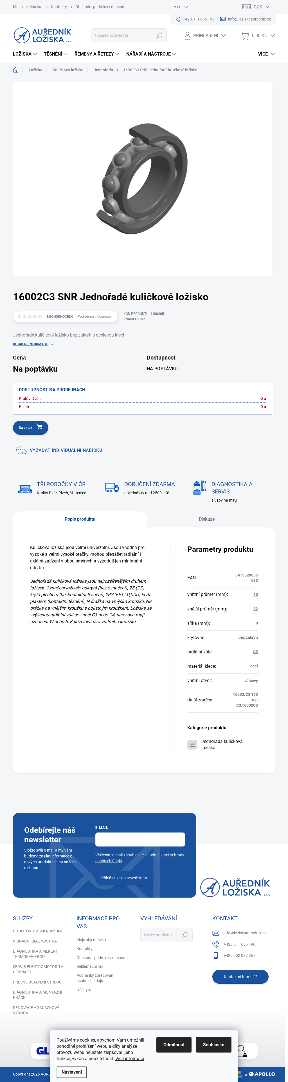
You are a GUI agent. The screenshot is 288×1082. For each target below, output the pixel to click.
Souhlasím (213, 1044)
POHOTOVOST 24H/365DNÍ (37, 931)
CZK (258, 7)
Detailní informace (30, 344)
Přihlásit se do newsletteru (124, 878)
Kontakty (59, 6)
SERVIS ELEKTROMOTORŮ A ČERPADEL (38, 969)
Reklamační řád (90, 966)
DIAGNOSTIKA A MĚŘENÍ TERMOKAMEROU (35, 954)
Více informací (129, 1058)
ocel (254, 666)
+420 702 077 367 (239, 955)
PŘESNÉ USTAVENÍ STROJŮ (37, 982)
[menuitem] (25, 54)
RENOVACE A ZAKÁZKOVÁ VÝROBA (36, 1010)
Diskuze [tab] (207, 519)
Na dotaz (25, 428)
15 (255, 594)
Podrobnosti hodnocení (95, 317)
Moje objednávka (27, 6)
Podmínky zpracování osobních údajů (95, 978)
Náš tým (83, 989)
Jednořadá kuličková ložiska (222, 744)
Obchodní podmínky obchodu (101, 6)
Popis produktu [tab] (80, 519)
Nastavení (72, 1072)
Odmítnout (173, 1044)
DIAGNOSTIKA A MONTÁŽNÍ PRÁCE (37, 995)
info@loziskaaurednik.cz (245, 933)
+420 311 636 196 (239, 944)
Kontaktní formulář (240, 977)
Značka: (134, 319)
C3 (255, 651)
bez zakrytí (248, 637)
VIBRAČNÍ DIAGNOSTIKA (35, 941)
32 (255, 609)
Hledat (159, 35)
